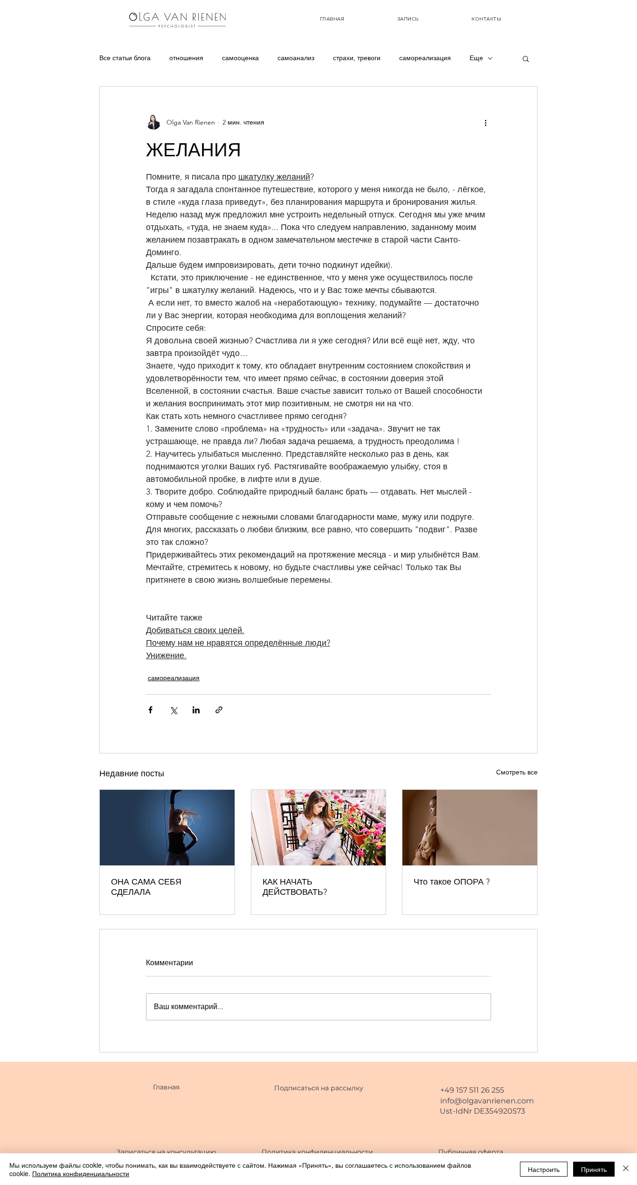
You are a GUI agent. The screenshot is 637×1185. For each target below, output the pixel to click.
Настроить (544, 1169)
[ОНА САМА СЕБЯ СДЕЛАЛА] (167, 827)
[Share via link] (219, 709)
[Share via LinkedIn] (196, 709)
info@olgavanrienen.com (487, 1100)
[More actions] (485, 122)
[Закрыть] (625, 1169)
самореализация (425, 58)
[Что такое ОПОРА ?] (469, 827)
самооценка (240, 58)
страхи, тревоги (357, 58)
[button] (525, 58)
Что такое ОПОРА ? (452, 882)
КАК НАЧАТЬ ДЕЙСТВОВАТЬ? (295, 887)
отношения (186, 58)
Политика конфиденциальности (80, 1173)
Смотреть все (517, 772)
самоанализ (295, 58)
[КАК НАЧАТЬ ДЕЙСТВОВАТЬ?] (318, 827)
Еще (476, 58)
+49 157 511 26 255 (472, 1090)
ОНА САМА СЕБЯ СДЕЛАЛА (146, 887)
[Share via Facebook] (150, 709)
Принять (594, 1169)
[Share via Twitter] (173, 709)
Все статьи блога (125, 58)
